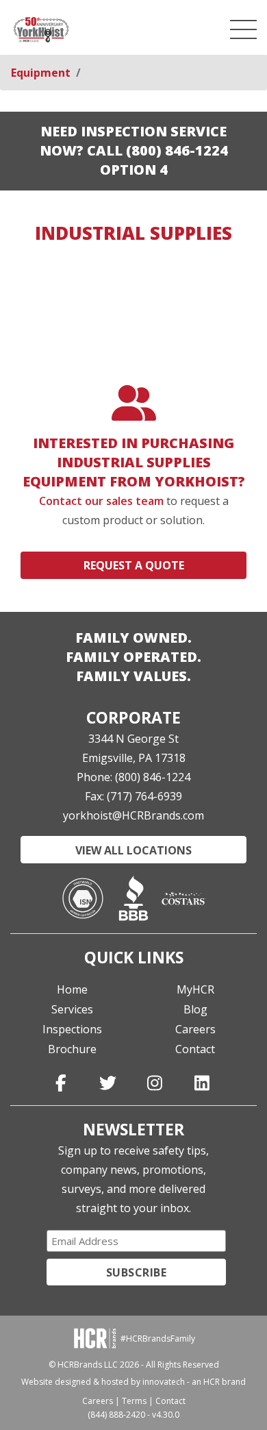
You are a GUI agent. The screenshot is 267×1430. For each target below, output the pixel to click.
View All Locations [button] (133, 850)
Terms (134, 1401)
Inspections (72, 1029)
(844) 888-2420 (116, 1414)
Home (72, 989)
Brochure (72, 1049)
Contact (195, 1049)
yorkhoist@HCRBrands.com (133, 815)
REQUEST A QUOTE (134, 565)
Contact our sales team (101, 500)
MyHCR (195, 989)
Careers (195, 1029)
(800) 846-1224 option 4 (164, 160)
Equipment (41, 72)
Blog (195, 1009)
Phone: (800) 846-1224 (133, 777)
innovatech (163, 1382)
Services (72, 1009)
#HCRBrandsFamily (157, 1338)
